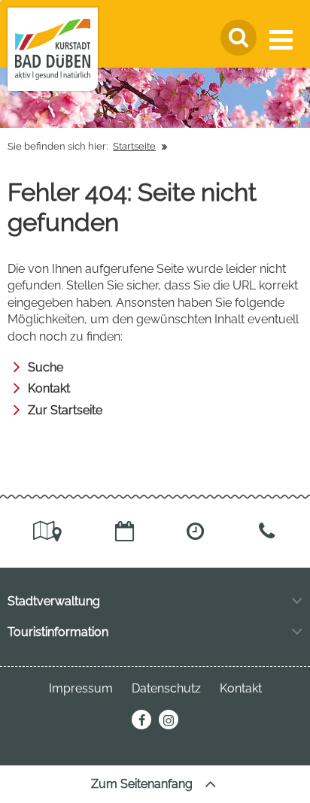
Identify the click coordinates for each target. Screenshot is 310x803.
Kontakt (49, 388)
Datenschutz (166, 688)
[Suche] (238, 38)
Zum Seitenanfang (143, 784)
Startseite (134, 146)
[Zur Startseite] (53, 49)
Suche (45, 367)
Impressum (81, 688)
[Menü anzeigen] (284, 39)
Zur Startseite (65, 410)
